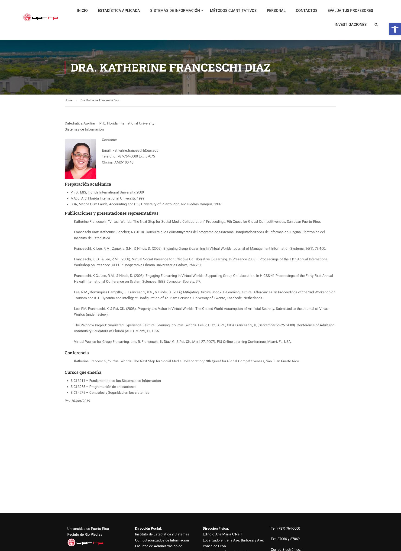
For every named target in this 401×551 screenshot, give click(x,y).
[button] (395, 29)
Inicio (82, 10)
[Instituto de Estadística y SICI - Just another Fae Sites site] (40, 20)
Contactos (306, 10)
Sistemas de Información (175, 10)
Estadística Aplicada (119, 10)
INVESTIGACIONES (351, 24)
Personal (276, 10)
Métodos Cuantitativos (233, 10)
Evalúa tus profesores (350, 10)
